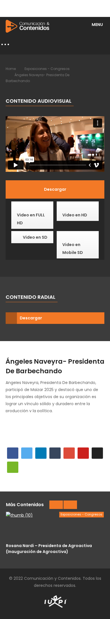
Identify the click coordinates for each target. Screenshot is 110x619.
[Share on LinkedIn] (41, 453)
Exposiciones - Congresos (47, 68)
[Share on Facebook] (12, 453)
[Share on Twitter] (26, 453)
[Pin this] (83, 453)
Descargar (31, 318)
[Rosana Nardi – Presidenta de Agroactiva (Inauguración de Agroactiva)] (55, 526)
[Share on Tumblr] (55, 453)
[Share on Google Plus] (69, 453)
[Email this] (12, 467)
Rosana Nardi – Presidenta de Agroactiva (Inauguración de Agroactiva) (49, 548)
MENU (97, 24)
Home (11, 68)
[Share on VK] (97, 453)
